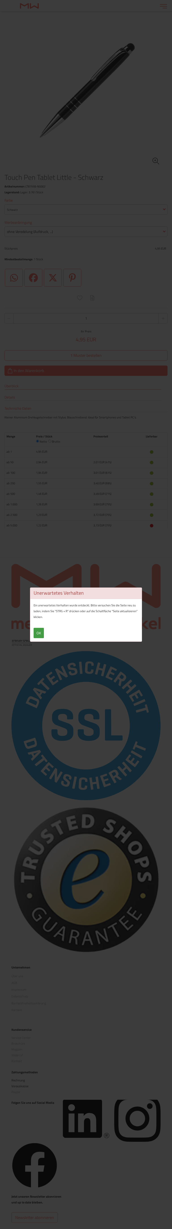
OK (39, 633)
